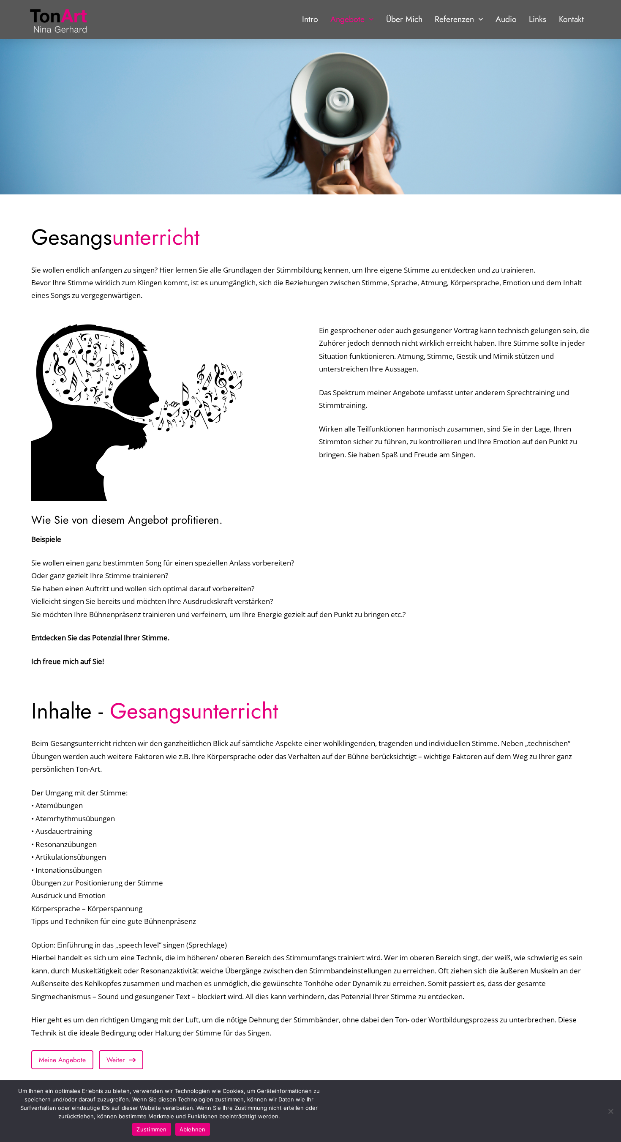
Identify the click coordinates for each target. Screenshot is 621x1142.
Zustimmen (151, 1129)
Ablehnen (193, 1129)
